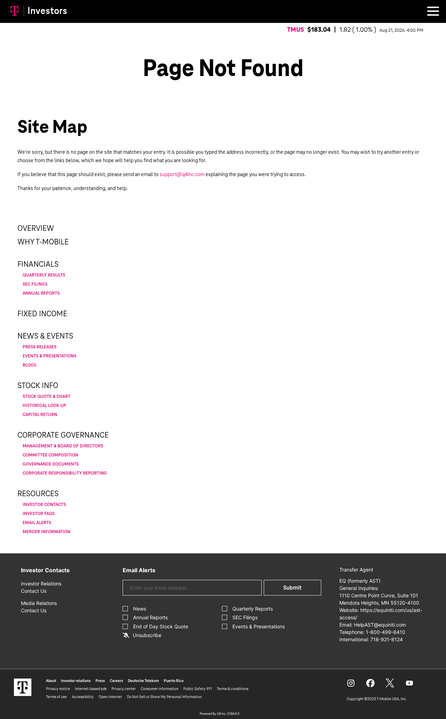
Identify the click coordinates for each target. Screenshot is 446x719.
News (139, 608)
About (51, 680)
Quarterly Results (44, 275)
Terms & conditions (232, 688)
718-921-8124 (386, 639)
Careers (116, 680)
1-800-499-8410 (385, 632)
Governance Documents (51, 464)
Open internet (110, 696)
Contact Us (33, 591)
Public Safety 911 (197, 688)
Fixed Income (42, 314)
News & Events (45, 336)
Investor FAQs (39, 513)
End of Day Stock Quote (160, 626)
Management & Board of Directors (63, 446)
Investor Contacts (44, 504)
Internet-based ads (91, 688)
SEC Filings (35, 284)
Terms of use (56, 696)
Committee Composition (50, 455)
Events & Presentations (49, 356)
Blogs (29, 365)
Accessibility (83, 696)
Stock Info (37, 385)
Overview (35, 228)
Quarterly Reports (252, 608)
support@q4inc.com (182, 174)
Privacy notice (58, 688)
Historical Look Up (44, 405)
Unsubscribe (147, 635)
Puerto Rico (174, 680)
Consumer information (159, 688)
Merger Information (46, 531)
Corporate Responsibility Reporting (65, 473)
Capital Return (40, 414)
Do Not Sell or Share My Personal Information (164, 696)
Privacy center (124, 688)
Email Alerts (37, 522)
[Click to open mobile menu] (433, 12)
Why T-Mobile (43, 242)
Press (100, 680)
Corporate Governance (63, 435)
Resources (38, 494)
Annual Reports (41, 293)
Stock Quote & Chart (46, 396)
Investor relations (76, 680)
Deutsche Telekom (143, 680)
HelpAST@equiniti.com (380, 625)
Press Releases (39, 347)
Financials (38, 264)
